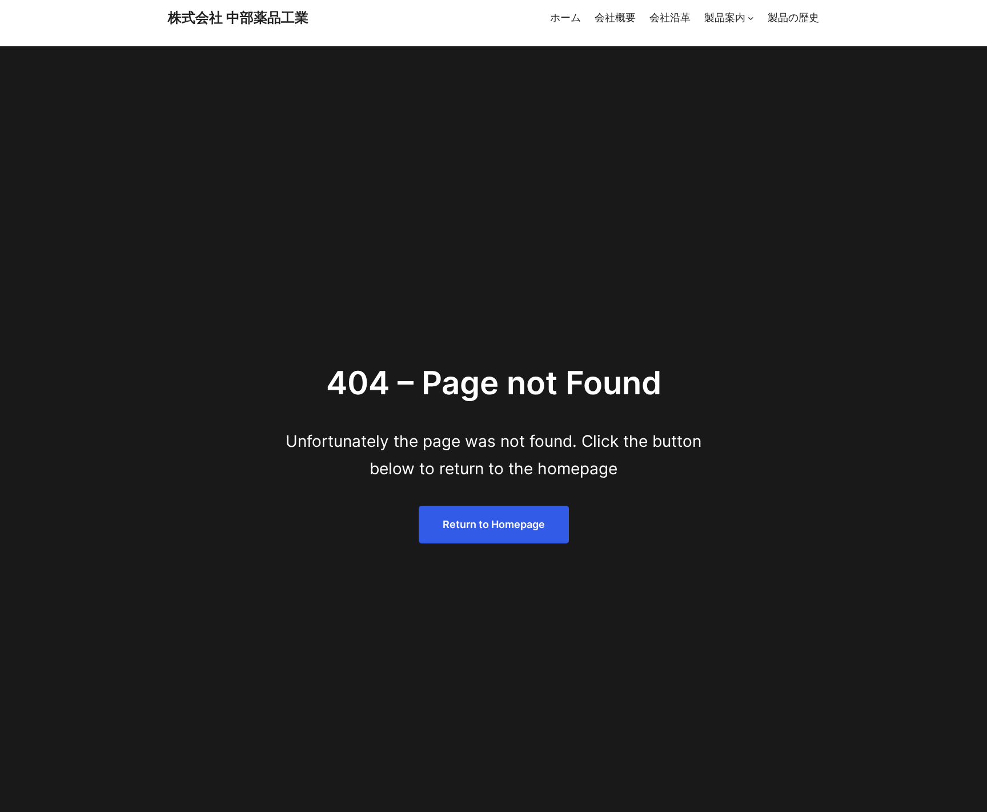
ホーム (565, 17)
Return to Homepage (494, 524)
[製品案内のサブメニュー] (751, 18)
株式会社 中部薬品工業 (238, 17)
